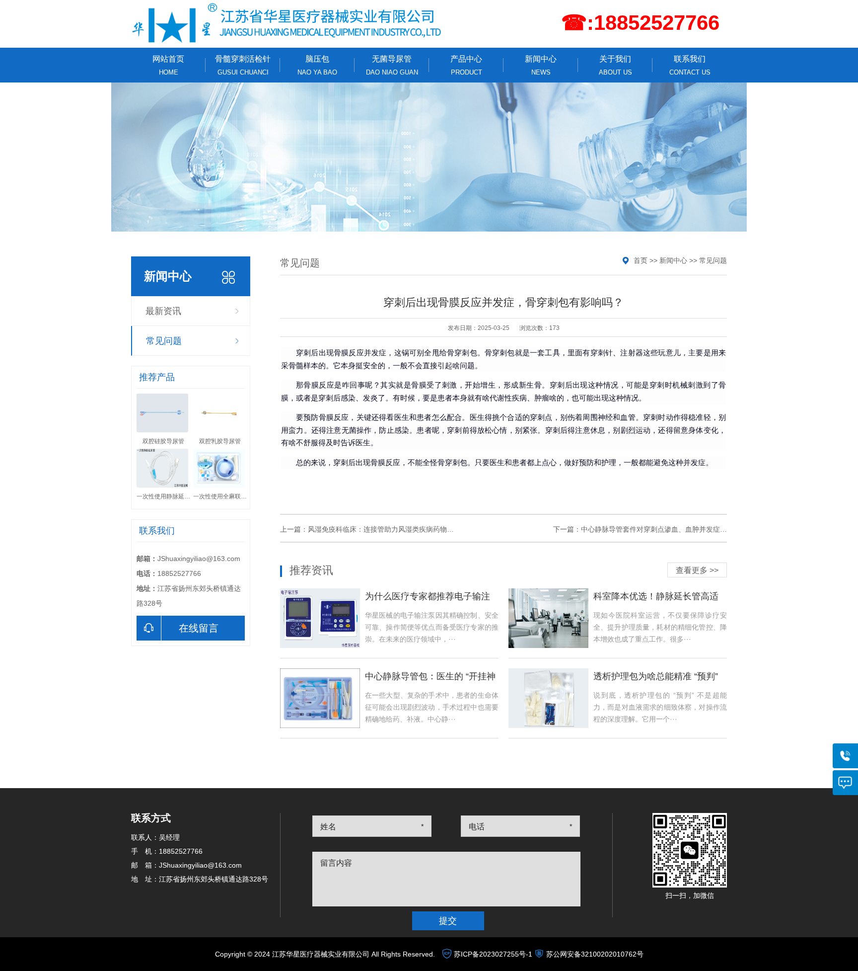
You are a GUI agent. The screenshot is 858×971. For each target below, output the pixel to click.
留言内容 (336, 863)
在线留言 (198, 628)
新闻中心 (541, 65)
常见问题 (164, 341)
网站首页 (168, 65)
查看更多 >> (697, 570)
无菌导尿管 (392, 65)
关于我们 (615, 65)
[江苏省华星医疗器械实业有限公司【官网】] (287, 23)
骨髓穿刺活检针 (243, 65)
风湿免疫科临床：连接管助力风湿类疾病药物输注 (384, 529)
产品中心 (466, 65)
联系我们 (690, 65)
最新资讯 (163, 311)
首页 (640, 260)
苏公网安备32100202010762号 (595, 954)
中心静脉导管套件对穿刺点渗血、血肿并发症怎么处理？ (668, 529)
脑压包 (317, 65)
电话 (477, 826)
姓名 (328, 826)
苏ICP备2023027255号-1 (493, 954)
